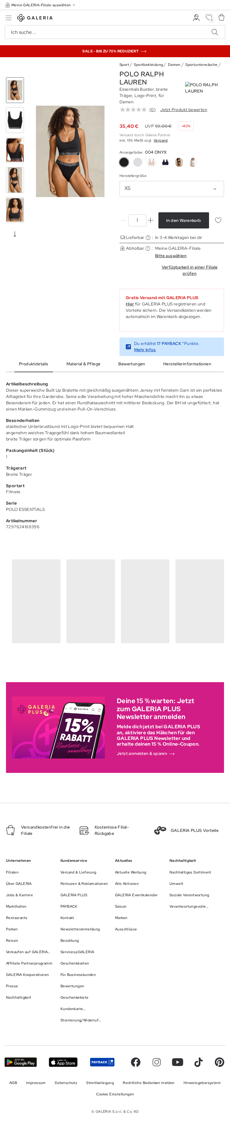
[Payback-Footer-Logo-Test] (102, 1062)
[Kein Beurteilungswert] (134, 109)
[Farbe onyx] (179, 162)
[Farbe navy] (165, 162)
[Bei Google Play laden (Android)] (20, 1062)
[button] (40, 5)
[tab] (70, 151)
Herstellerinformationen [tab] (187, 364)
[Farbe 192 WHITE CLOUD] (137, 162)
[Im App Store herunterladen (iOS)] (63, 1062)
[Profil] (196, 18)
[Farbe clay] (151, 162)
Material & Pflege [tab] (83, 364)
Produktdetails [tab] (34, 364)
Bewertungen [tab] (131, 364)
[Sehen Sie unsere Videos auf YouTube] (178, 1062)
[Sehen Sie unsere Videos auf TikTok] (199, 1062)
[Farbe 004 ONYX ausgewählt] (123, 162)
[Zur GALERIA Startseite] (35, 18)
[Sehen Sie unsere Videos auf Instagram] (157, 1062)
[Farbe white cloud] (192, 162)
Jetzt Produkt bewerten (183, 109)
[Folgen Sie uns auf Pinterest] (220, 1062)
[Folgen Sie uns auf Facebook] (136, 1062)
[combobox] (171, 189)
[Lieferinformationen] (148, 237)
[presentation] (14, 233)
